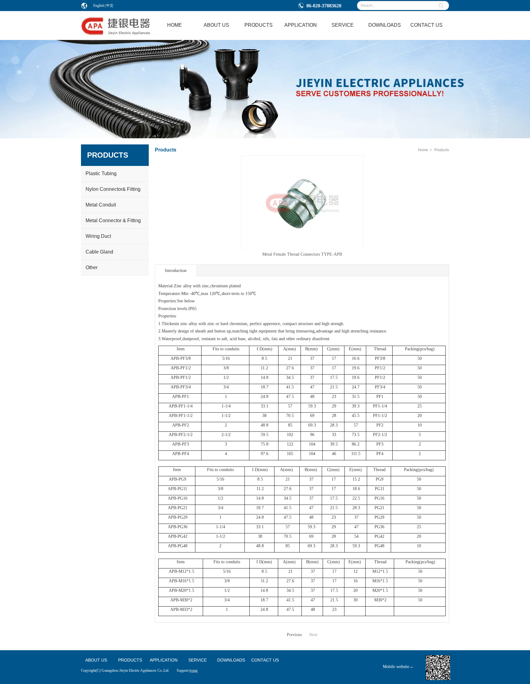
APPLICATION (164, 660)
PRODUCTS (130, 660)
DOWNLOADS (231, 660)
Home (423, 150)
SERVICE (197, 660)
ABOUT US (96, 660)
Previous (294, 634)
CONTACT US (265, 660)
